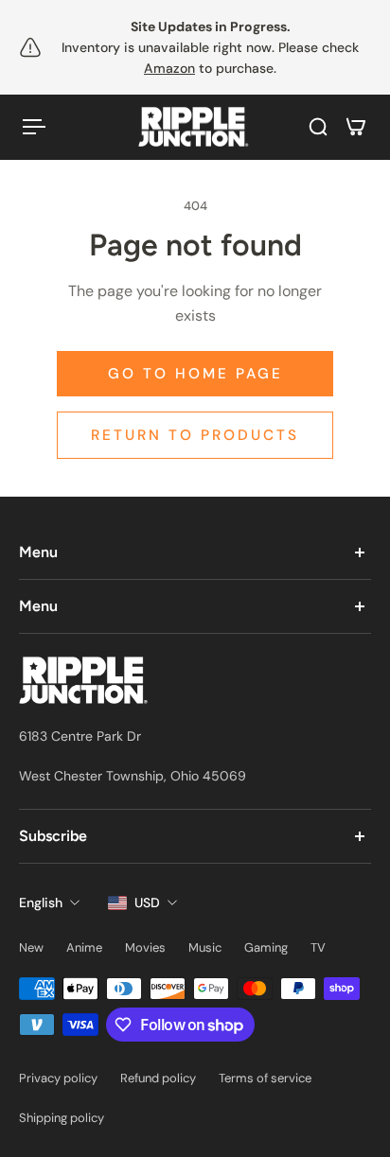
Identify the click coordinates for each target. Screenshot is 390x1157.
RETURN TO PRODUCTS (195, 435)
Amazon (169, 68)
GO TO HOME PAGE (195, 373)
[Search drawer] (318, 127)
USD (147, 902)
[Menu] (34, 127)
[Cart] (356, 127)
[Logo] (195, 127)
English (40, 902)
